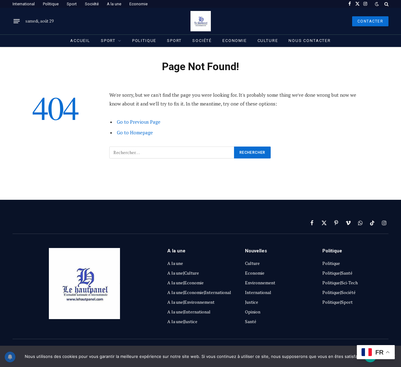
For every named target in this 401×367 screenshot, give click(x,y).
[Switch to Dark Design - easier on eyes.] (376, 4)
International (24, 4)
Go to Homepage (135, 132)
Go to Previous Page (138, 122)
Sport (72, 4)
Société (92, 4)
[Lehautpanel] (200, 21)
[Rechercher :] (172, 152)
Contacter (370, 21)
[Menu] (16, 21)
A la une (114, 4)
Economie (138, 4)
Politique (51, 4)
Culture (268, 40)
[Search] (385, 4)
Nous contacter (310, 40)
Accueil (80, 40)
